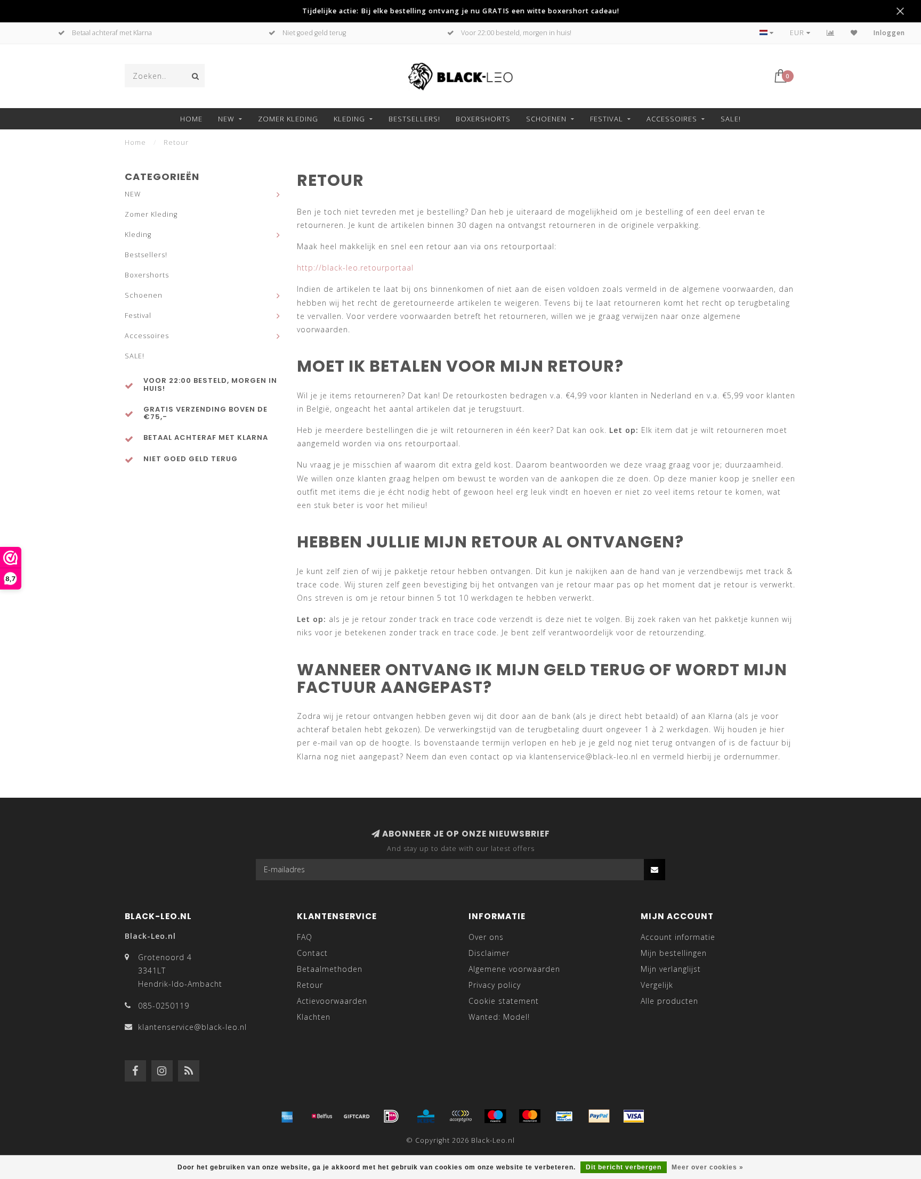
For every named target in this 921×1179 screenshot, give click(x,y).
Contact (312, 953)
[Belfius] (322, 1116)
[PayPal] (599, 1116)
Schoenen (546, 119)
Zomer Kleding (288, 119)
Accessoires (672, 119)
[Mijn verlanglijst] (854, 32)
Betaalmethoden (329, 969)
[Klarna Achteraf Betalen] (460, 1116)
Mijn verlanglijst (671, 969)
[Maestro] (495, 1116)
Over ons (486, 937)
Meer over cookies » (708, 1167)
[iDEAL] (391, 1116)
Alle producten (669, 1001)
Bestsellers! (414, 119)
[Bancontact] (564, 1116)
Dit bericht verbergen (623, 1167)
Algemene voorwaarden (514, 969)
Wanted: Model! (499, 1017)
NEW (226, 119)
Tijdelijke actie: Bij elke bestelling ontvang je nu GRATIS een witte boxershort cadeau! (460, 10)
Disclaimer (489, 953)
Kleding (349, 119)
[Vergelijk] (831, 32)
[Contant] (356, 1116)
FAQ (304, 937)
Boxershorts (483, 119)
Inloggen (889, 32)
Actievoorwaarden (332, 1001)
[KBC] (426, 1116)
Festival (606, 119)
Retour (310, 985)
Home (191, 119)
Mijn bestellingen (674, 953)
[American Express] (287, 1116)
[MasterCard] (529, 1116)
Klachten (313, 1017)
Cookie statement (503, 1001)
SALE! (731, 119)
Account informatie (678, 937)
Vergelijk (657, 985)
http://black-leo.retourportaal (355, 268)
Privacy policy (494, 985)
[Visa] (633, 1116)
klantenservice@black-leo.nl (192, 1027)
